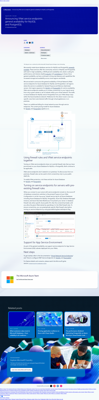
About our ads (60, 399)
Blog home (8, 9)
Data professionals (45, 50)
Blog (41, 392)
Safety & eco (49, 399)
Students (53, 392)
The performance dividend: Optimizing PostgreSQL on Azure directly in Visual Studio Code (77, 333)
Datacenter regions (31, 389)
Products (60, 389)
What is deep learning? (32, 393)
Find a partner (29, 392)
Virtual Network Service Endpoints (62, 256)
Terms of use (37, 399)
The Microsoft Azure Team (11, 27)
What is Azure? (3, 389)
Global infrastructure (21, 389)
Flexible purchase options (82, 389)
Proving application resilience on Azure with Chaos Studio (48, 332)
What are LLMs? (47, 393)
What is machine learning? (20, 393)
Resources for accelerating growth (22, 390)
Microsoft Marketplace (21, 392)
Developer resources (46, 392)
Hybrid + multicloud (29, 52)
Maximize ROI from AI (5, 390)
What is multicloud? (10, 393)
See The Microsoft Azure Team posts (24, 279)
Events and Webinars (60, 392)
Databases (27, 50)
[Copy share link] (24, 43)
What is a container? (55, 393)
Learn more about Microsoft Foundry (21, 369)
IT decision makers (45, 55)
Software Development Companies (7, 392)
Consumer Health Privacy (5, 399)
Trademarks (43, 399)
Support (42, 390)
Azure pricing (65, 389)
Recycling (54, 399)
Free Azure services (72, 389)
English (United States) (5, 395)
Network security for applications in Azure (37, 263)
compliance (58, 74)
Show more (44, 58)
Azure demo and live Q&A (49, 390)
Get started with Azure (12, 389)
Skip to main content (4, 0)
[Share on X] (30, 43)
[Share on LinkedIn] (32, 43)
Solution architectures (35, 390)
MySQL (47, 88)
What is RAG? (64, 393)
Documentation (36, 392)
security (48, 74)
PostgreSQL (57, 88)
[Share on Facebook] (27, 43)
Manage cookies (31, 399)
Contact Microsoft (19, 399)
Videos (85, 392)
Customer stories (54, 389)
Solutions (12, 390)
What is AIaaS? (40, 393)
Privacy (25, 399)
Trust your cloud (39, 389)
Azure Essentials (46, 389)
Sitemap (13, 399)
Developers (43, 52)
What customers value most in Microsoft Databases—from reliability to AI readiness (20, 333)
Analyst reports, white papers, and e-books (74, 392)
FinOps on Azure (92, 389)
